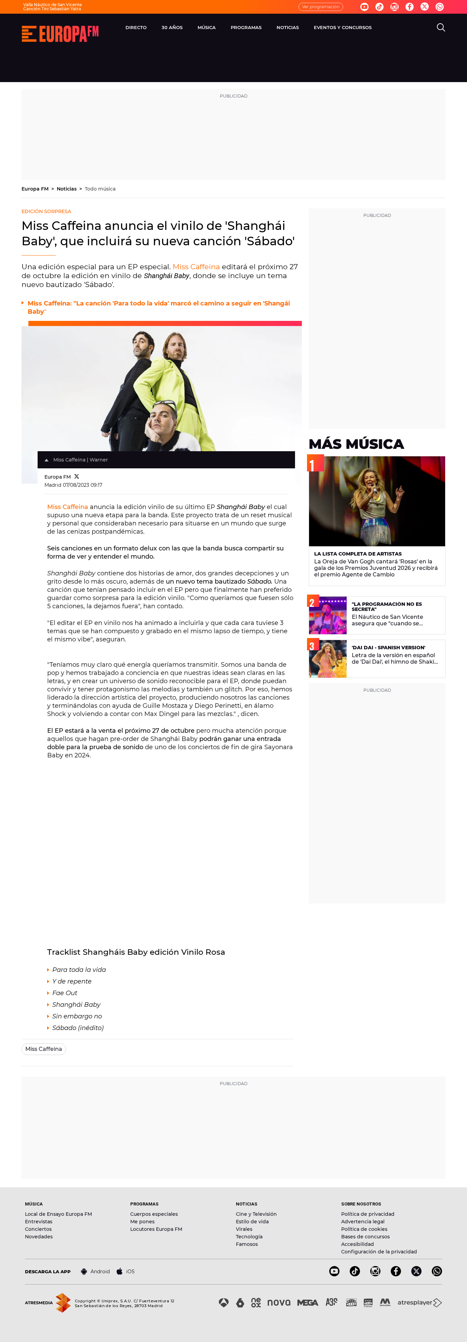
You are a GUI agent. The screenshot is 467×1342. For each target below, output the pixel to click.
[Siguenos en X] (416, 1274)
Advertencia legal (363, 1222)
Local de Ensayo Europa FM (58, 1214)
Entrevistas (38, 1222)
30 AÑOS (172, 27)
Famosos (247, 1244)
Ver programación (320, 6)
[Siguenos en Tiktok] (379, 7)
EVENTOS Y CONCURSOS (343, 27)
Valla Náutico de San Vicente (52, 4)
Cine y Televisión (256, 1214)
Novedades (39, 1237)
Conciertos (38, 1229)
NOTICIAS (288, 27)
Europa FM (36, 189)
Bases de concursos (365, 1237)
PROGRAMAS (246, 27)
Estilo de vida (252, 1222)
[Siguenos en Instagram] (394, 7)
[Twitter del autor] (76, 477)
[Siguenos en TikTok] (355, 1274)
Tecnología (249, 1237)
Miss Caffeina (196, 266)
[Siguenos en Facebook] (409, 7)
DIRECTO (136, 27)
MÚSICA (207, 27)
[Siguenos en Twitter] (425, 7)
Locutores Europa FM (156, 1229)
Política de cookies (364, 1229)
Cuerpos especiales (154, 1214)
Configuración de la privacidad (379, 1252)
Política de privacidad (368, 1214)
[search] (441, 27)
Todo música (100, 189)
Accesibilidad (357, 1244)
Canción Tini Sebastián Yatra (52, 8)
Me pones (142, 1222)
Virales (244, 1229)
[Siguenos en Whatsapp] (440, 7)
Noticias (67, 189)
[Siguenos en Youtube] (364, 7)
